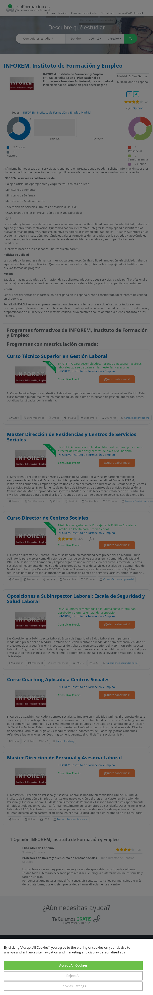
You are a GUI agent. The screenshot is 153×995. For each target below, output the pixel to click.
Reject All (73, 976)
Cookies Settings (73, 986)
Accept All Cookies (73, 965)
